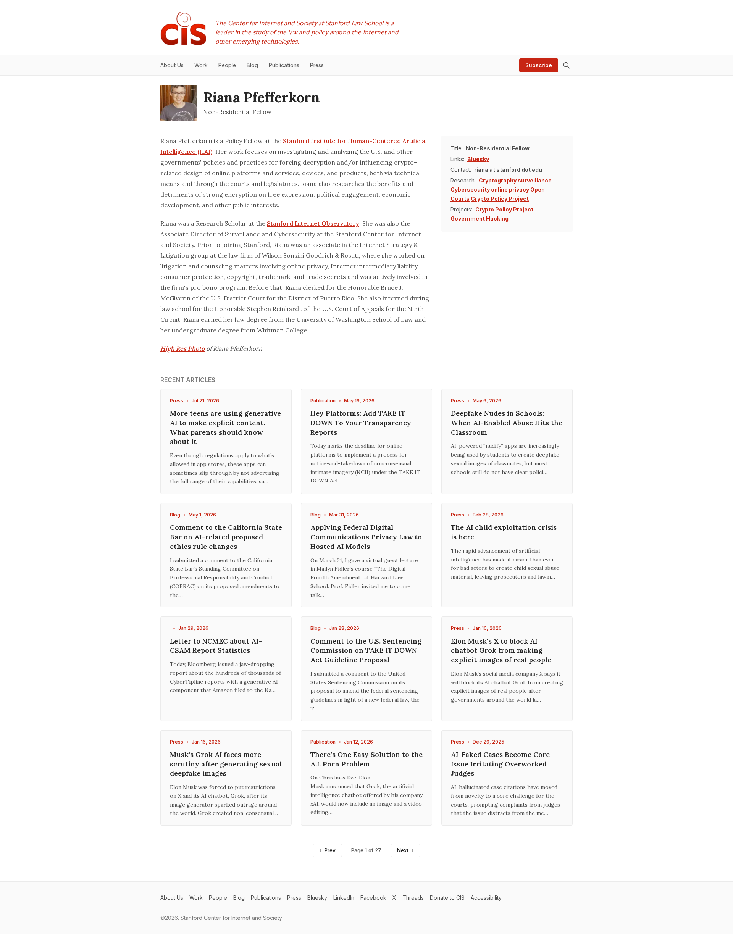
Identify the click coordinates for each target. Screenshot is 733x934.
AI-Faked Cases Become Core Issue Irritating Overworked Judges (500, 764)
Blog (175, 515)
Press (176, 400)
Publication (323, 400)
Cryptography (498, 180)
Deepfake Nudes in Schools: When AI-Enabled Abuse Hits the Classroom (506, 423)
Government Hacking (479, 218)
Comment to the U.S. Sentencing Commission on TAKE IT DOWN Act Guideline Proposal (365, 651)
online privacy (510, 189)
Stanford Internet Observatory (313, 223)
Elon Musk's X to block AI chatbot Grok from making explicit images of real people (501, 651)
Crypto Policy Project (500, 198)
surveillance (535, 180)
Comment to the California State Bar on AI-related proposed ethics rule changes (226, 537)
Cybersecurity (470, 189)
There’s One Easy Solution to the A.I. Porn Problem (366, 759)
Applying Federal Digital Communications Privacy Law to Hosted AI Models (366, 537)
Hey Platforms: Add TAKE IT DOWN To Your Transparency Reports (360, 423)
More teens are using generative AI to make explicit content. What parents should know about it (225, 427)
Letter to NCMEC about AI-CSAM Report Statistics (216, 646)
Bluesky (478, 159)
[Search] (566, 65)
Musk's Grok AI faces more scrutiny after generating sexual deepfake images (226, 764)
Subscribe (538, 65)
